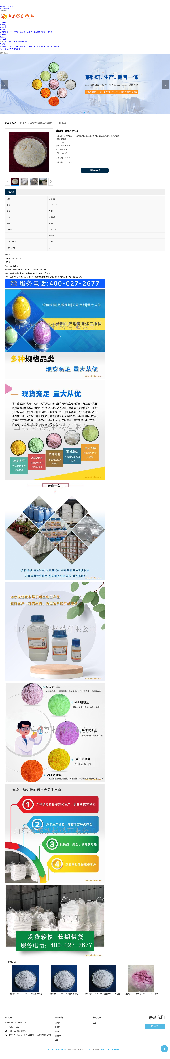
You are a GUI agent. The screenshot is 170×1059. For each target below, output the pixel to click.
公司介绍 (17, 42)
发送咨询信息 (94, 170)
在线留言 (17, 49)
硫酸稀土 (23, 32)
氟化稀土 (44, 32)
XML (89, 1049)
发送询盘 (154, 1026)
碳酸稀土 (50, 32)
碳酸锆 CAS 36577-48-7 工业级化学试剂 (25, 994)
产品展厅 (3, 44)
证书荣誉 (3, 49)
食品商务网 (116, 1049)
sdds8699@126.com (6, 6)
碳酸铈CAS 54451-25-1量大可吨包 (64, 994)
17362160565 (4, 8)
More (56, 1040)
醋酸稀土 (17, 32)
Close (5, 42)
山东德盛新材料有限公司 (57, 1049)
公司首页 (11, 42)
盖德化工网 (105, 1049)
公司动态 (24, 42)
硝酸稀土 (3, 32)
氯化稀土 (10, 32)
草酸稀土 (57, 46)
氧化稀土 (30, 32)
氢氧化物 (37, 32)
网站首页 (22, 123)
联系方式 (10, 49)
